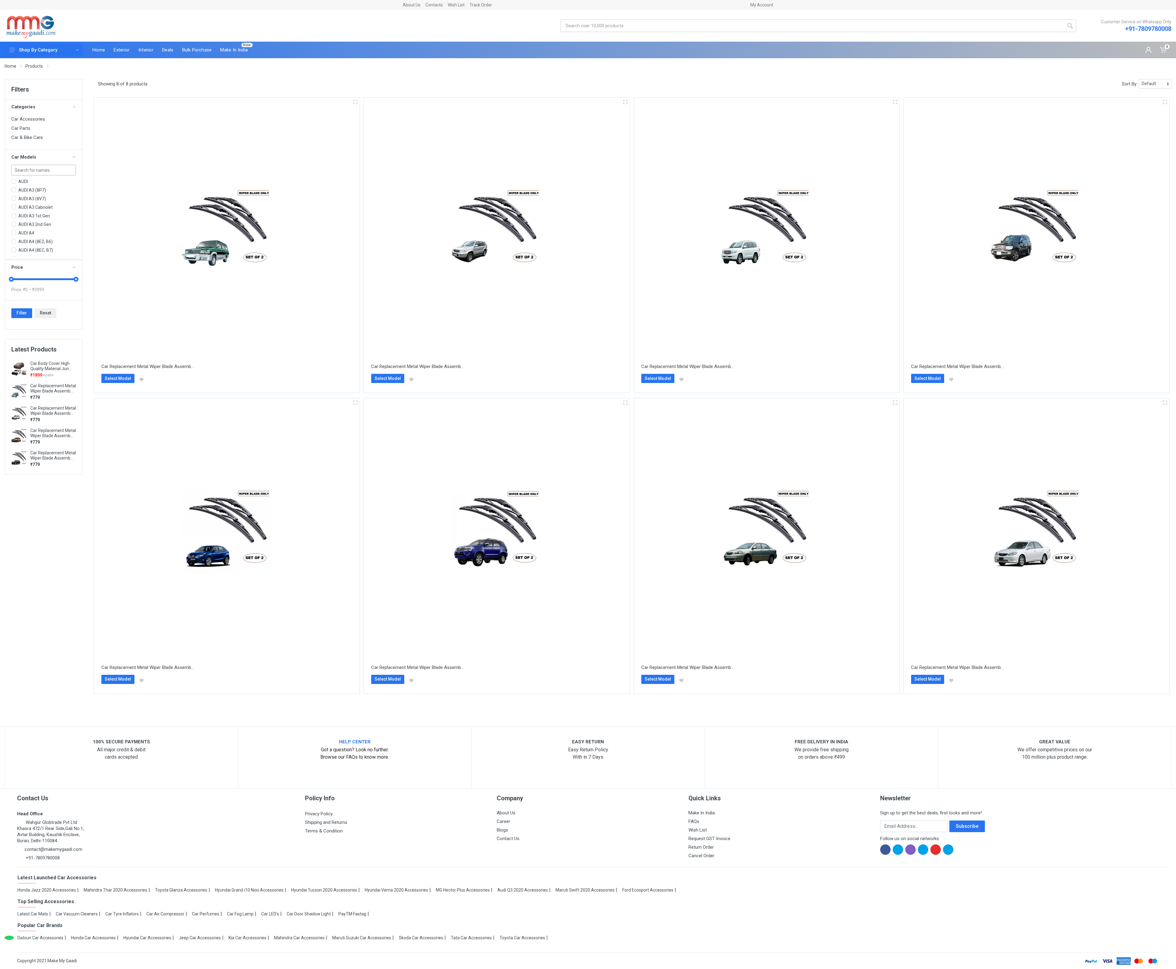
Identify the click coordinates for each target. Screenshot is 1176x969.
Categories (23, 107)
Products (34, 66)
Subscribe (967, 826)
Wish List (456, 5)
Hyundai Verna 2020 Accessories (396, 890)
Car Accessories (28, 119)
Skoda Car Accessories (421, 937)
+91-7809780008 (1148, 28)
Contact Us (508, 838)
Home (10, 66)
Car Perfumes (205, 913)
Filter (22, 312)
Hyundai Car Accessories (147, 937)
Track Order (480, 5)
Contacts (434, 5)
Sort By (1129, 84)
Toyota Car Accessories (522, 937)
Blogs (502, 830)
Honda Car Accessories (93, 937)
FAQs (693, 821)
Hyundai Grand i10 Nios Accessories (249, 890)
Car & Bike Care (27, 137)
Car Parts (20, 128)
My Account (761, 5)
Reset (45, 312)
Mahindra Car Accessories (299, 937)
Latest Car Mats (32, 913)
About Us (411, 5)
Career (503, 821)
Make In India (701, 813)
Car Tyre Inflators (122, 913)
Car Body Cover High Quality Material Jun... (51, 366)
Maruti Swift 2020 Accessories (585, 890)
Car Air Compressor (165, 913)
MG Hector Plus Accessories (463, 890)
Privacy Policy (319, 814)
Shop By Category (38, 50)
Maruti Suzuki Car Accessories (361, 937)
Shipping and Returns (326, 822)
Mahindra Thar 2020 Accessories (115, 890)
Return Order (701, 847)
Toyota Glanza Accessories (181, 890)
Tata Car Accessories (471, 937)
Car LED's (270, 913)
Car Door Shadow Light (309, 913)
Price (17, 267)
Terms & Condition (324, 831)
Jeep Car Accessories (200, 937)
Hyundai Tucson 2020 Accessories (324, 890)
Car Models (23, 157)
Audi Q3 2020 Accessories (522, 890)
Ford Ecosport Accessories (647, 890)
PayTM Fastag (352, 913)
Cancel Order (701, 855)
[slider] (11, 279)
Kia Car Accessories (247, 937)
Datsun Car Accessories (40, 937)
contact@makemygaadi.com (53, 849)
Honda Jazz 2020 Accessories (46, 890)
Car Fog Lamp (240, 913)
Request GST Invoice (709, 838)
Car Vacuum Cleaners (77, 913)
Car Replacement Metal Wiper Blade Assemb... (53, 388)
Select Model (118, 378)
